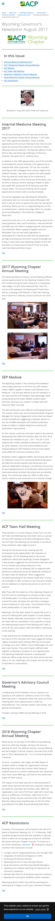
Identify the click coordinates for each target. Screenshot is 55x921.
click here (26, 844)
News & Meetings (24, 15)
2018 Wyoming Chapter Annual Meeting (22, 77)
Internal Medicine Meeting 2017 (18, 62)
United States (41, 13)
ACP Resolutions (11, 80)
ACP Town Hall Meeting (14, 71)
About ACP (12, 13)
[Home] (29, 4)
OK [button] (27, 916)
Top (3, 253)
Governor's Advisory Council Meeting (20, 74)
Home (4, 13)
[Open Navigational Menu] (3, 3)
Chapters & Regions (26, 13)
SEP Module (9, 68)
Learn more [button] (40, 909)
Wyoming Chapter (8, 15)
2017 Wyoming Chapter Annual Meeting (22, 65)
